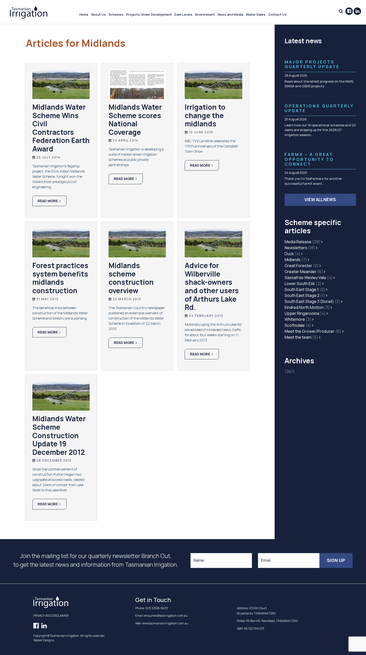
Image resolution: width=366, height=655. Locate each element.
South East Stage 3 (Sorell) (312, 301)
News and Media (230, 14)
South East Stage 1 (305, 289)
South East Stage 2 (305, 295)
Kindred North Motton (307, 307)
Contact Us (277, 14)
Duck (292, 253)
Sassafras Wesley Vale (309, 277)
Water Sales (255, 14)
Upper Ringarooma (305, 313)
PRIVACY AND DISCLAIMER (51, 615)
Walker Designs (43, 640)
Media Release (302, 241)
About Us (98, 14)
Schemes (116, 14)
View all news (320, 199)
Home (83, 14)
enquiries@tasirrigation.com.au (166, 615)
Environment (205, 14)
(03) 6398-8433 (156, 608)
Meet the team (301, 337)
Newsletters (300, 247)
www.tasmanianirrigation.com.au (165, 623)
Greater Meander (304, 271)
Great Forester (302, 265)
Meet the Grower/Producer (313, 331)
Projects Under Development (149, 14)
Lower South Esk (303, 283)
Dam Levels (183, 14)
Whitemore (298, 319)
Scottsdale (298, 325)
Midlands (296, 259)
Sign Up (336, 560)
